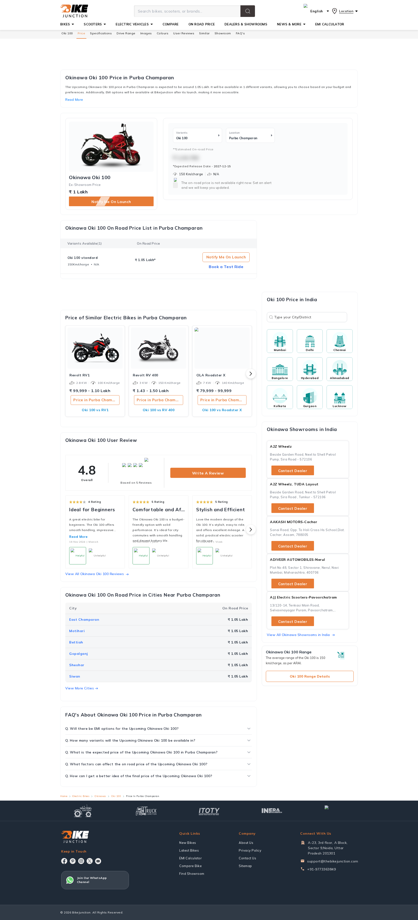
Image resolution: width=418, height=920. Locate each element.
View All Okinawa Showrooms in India (298, 635)
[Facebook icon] (64, 861)
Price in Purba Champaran (96, 400)
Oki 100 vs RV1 (95, 410)
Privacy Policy (250, 850)
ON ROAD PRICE (201, 24)
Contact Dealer (292, 470)
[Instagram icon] (81, 861)
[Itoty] (209, 810)
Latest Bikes (189, 850)
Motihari (77, 631)
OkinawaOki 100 (90, 177)
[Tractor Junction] (82, 810)
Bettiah (76, 642)
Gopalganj (78, 653)
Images (146, 33)
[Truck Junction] (146, 811)
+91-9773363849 (321, 869)
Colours (163, 33)
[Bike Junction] (74, 11)
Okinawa (100, 796)
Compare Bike (190, 866)
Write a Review (208, 473)
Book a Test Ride (226, 266)
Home (63, 796)
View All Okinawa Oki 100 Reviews (94, 574)
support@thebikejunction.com (332, 861)
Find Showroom (191, 874)
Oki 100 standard (82, 258)
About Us (246, 843)
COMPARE (171, 24)
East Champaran (84, 619)
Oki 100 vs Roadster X (222, 410)
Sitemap (245, 866)
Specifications (101, 33)
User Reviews (183, 33)
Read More (78, 537)
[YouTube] (98, 861)
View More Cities (79, 688)
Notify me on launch (111, 201)
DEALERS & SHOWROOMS (245, 24)
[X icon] (90, 861)
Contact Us (247, 858)
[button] (247, 11)
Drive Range (126, 33)
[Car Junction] (335, 810)
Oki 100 (67, 33)
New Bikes (187, 843)
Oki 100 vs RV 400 (159, 410)
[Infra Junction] (272, 811)
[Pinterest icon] (73, 861)
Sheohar (76, 665)
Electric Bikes (80, 796)
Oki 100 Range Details (310, 676)
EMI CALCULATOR (329, 24)
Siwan (74, 676)
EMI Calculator (190, 858)
